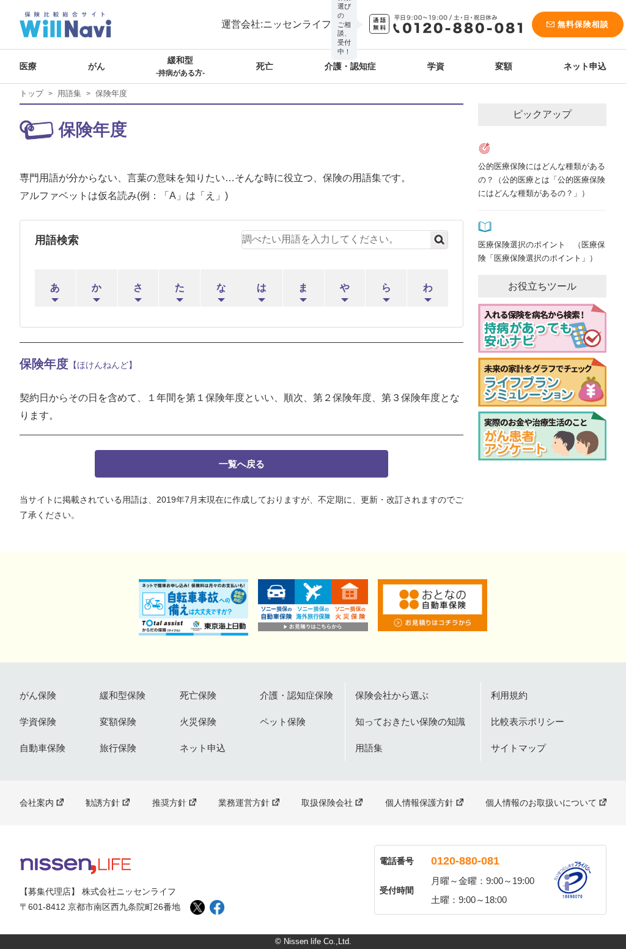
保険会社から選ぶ (392, 695)
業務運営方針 (244, 803)
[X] (197, 907)
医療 (28, 66)
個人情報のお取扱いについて (541, 803)
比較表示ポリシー (527, 721)
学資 (435, 66)
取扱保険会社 (327, 803)
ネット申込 (585, 66)
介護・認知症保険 (296, 695)
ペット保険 (283, 721)
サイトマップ (518, 748)
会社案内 (37, 803)
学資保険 (38, 721)
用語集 (69, 93)
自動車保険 (42, 748)
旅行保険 (118, 748)
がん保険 (38, 695)
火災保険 (198, 721)
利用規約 (509, 695)
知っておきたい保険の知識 (410, 721)
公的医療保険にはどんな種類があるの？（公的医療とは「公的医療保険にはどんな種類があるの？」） (541, 180)
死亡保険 (198, 695)
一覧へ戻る (242, 464)
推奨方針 (169, 803)
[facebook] (217, 907)
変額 (503, 66)
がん (96, 66)
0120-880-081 (465, 861)
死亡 (264, 66)
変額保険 (118, 721)
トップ (31, 93)
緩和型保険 (122, 695)
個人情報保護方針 (419, 803)
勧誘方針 (103, 803)
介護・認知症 (350, 66)
